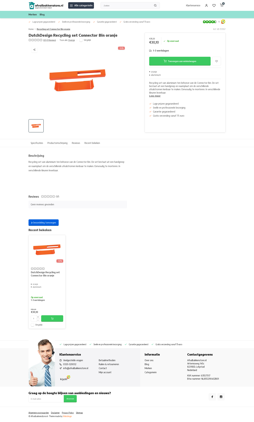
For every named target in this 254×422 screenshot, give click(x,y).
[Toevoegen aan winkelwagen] (52, 318)
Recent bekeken (92, 142)
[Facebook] (212, 396)
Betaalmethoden (107, 360)
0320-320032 (69, 364)
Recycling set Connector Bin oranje (53, 29)
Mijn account (105, 372)
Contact (103, 368)
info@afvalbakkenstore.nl (75, 368)
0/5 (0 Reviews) (49, 40)
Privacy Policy (68, 412)
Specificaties (37, 142)
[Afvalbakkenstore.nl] (46, 5)
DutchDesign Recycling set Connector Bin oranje (45, 274)
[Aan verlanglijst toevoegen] (61, 239)
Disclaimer (55, 412)
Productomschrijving (57, 142)
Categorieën (151, 372)
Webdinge (67, 416)
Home (31, 29)
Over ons (149, 360)
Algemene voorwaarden (39, 412)
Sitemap (79, 412)
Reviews (76, 142)
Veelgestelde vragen (73, 360)
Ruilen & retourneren (109, 364)
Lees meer (155, 95)
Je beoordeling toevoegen (43, 222)
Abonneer (70, 398)
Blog (42, 14)
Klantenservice (193, 5)
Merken (33, 14)
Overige (71, 40)
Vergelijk (87, 40)
